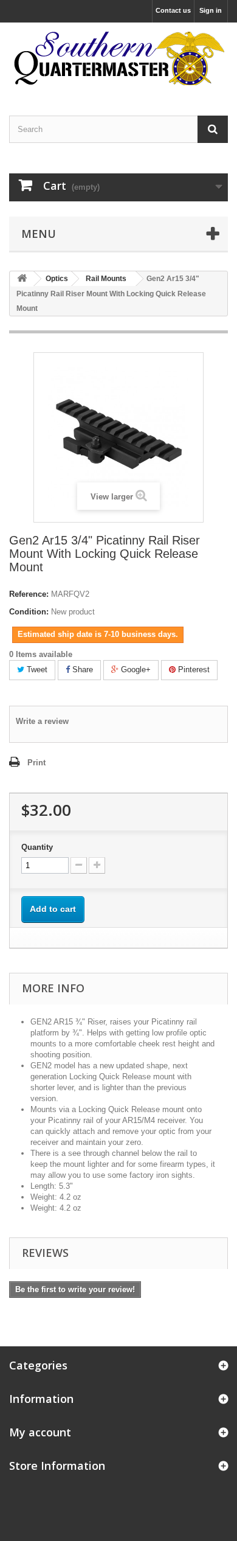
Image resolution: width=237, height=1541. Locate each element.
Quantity (37, 847)
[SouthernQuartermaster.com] (118, 58)
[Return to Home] (21, 279)
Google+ (134, 669)
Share (81, 669)
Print (36, 762)
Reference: (29, 594)
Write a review (42, 721)
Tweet (35, 669)
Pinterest (193, 669)
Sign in (210, 10)
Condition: (29, 611)
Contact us (173, 10)
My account (40, 1432)
